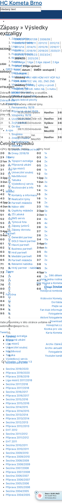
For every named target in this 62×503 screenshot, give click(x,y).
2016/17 (54, 46)
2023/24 (45, 54)
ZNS (52, 81)
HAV (28, 77)
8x (9, 173)
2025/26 (33, 58)
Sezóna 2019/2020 (17, 368)
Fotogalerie (55, 313)
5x (9, 157)
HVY (47, 77)
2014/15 (31, 46)
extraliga (20, 62)
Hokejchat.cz (54, 325)
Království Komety (51, 298)
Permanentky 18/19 (23, 107)
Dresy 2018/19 (20, 153)
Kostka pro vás (53, 328)
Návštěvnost (19, 176)
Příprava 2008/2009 (18, 464)
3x (9, 161)
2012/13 (54, 43)
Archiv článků (54, 344)
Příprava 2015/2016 (17, 403)
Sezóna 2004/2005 (17, 491)
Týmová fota (19, 222)
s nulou (51, 88)
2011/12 (42, 43)
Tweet (3, 332)
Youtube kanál (53, 355)
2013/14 (19, 46)
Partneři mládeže (22, 202)
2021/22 (20, 54)
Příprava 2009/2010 (18, 456)
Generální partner (22, 237)
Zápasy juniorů (20, 225)
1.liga (30, 62)
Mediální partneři (22, 256)
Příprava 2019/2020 (18, 372)
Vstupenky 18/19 (21, 115)
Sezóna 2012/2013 (17, 422)
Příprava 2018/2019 (17, 376)
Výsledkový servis (22, 183)
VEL (40, 81)
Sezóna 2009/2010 (17, 452)
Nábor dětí (18, 206)
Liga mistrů (18, 168)
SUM (23, 81)
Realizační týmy (21, 199)
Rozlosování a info (22, 187)
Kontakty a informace (24, 195)
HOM (40, 77)
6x (9, 165)
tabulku (15, 92)
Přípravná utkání (21, 164)
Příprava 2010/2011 (17, 448)
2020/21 (55, 50)
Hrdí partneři (19, 252)
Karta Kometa (54, 332)
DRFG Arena (13, 69)
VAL (35, 81)
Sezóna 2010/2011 (17, 445)
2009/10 (20, 43)
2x (9, 153)
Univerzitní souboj (22, 172)
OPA (17, 81)
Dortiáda (56, 302)
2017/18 (19, 50)
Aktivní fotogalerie (51, 317)
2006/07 (20, 39)
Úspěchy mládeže (22, 210)
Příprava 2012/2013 (17, 426)
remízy (31, 85)
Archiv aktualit (53, 348)
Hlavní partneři (20, 244)
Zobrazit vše (7, 100)
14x (46, 206)
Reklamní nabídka (22, 263)
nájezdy (19, 88)
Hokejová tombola (51, 290)
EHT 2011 (11, 441)
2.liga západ (42, 62)
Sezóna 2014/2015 (17, 407)
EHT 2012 (11, 429)
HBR (34, 77)
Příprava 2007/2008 (18, 471)
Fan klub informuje (51, 309)
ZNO (46, 81)
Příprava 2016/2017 (17, 395)
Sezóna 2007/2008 (17, 468)
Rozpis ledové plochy (24, 99)
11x (46, 239)
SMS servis (18, 218)
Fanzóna (11, 294)
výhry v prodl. (46, 85)
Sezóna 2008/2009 (17, 460)
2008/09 (45, 39)
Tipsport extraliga (22, 160)
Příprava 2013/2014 (17, 418)
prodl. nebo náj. (35, 88)
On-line (16, 126)
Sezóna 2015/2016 (17, 399)
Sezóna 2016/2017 (17, 391)
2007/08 (32, 39)
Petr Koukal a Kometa (49, 283)
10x (10, 169)
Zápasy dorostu (21, 229)
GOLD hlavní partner (24, 241)
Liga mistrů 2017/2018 (19, 380)
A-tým (9, 130)
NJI (58, 77)
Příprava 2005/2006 (18, 487)
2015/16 (43, 46)
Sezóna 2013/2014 (17, 414)
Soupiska (17, 134)
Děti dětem (55, 275)
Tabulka (16, 180)
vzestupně (21, 73)
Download (56, 321)
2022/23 (32, 54)
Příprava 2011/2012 (17, 437)
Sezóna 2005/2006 (17, 483)
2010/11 (31, 43)
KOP (52, 77)
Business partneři (22, 248)
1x (9, 210)
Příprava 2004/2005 (18, 494)
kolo (17, 69)
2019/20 (43, 50)
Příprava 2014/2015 (17, 410)
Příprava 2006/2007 (18, 479)
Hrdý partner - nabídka (25, 267)
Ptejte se (57, 306)
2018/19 (31, 50)
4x (9, 177)
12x (10, 218)
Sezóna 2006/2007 (17, 475)
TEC (29, 81)
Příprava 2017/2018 (17, 387)
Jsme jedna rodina (51, 279)
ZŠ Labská (18, 214)
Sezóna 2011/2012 (17, 433)
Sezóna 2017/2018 (17, 384)
